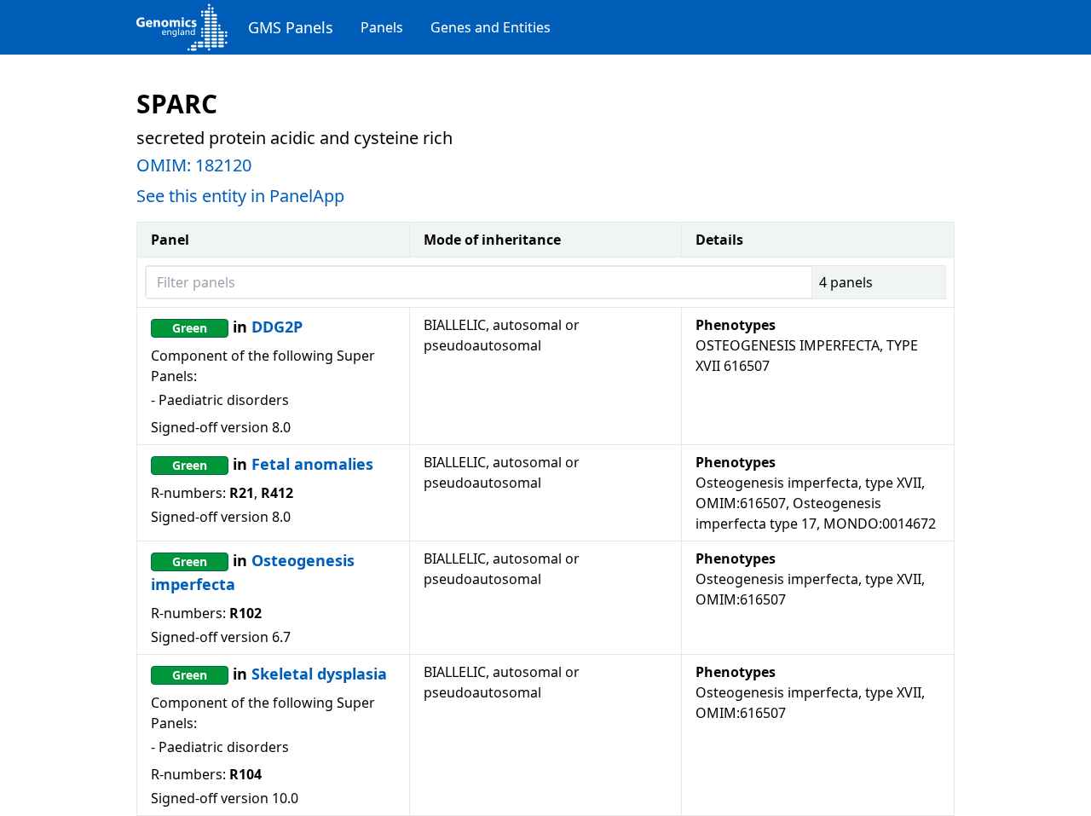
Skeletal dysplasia (319, 673)
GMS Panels (290, 27)
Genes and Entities (490, 27)
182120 (223, 165)
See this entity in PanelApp (240, 195)
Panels (382, 27)
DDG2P (277, 326)
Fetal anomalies (312, 464)
